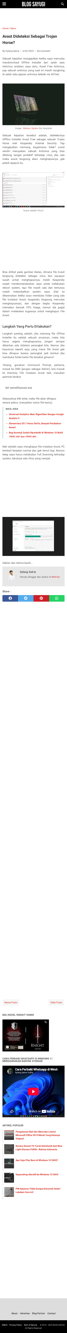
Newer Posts (10, 1002)
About (14, 1313)
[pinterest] (41, 598)
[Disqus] (33, 947)
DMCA (4, 1325)
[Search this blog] (63, 4)
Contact (51, 1313)
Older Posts (56, 1002)
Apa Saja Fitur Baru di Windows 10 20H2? (37, 1160)
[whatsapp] (57, 598)
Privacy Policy (15, 1325)
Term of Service (30, 1325)
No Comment (43, 51)
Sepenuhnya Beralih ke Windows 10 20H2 (37, 1174)
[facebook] (10, 598)
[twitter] (26, 598)
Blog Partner (38, 1313)
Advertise (25, 1313)
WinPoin (56, 577)
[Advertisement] (33, 17)
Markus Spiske (30, 128)
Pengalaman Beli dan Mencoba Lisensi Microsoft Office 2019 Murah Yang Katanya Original (38, 1135)
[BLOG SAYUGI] (33, 4)
